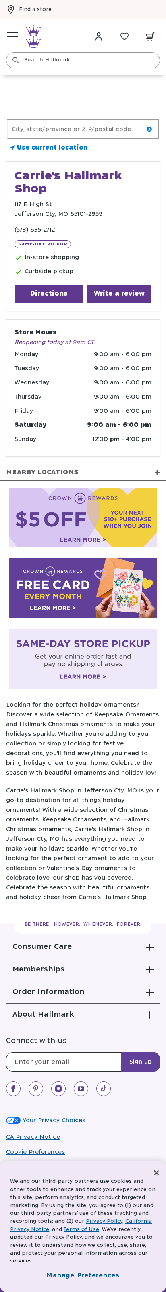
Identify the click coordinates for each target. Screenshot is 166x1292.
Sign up (140, 1062)
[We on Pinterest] (36, 1088)
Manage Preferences (83, 1276)
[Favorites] (124, 36)
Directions (49, 293)
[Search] (16, 60)
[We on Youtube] (81, 1088)
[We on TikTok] (103, 1088)
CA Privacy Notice (33, 1137)
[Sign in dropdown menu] (98, 36)
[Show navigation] (12, 36)
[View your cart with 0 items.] (150, 36)
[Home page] (33, 36)
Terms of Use (81, 1229)
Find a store (35, 9)
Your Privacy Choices (54, 1120)
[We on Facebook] (13, 1088)
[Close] (156, 1173)
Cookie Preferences (35, 1152)
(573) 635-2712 (35, 230)
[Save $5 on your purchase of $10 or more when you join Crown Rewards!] (83, 519)
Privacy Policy (104, 1221)
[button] (83, 946)
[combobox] (83, 60)
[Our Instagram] (58, 1088)
